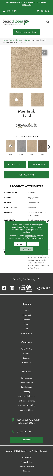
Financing (39, 164)
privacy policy (30, 235)
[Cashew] (32, 146)
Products (26, 40)
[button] (26, 32)
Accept (20, 244)
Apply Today (26, 5)
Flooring (11, 40)
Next (49, 98)
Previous (4, 98)
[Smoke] (21, 146)
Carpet (18, 40)
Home (5, 40)
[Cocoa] (42, 146)
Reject (33, 244)
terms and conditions (17, 238)
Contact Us (15, 164)
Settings (27, 249)
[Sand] (10, 146)
